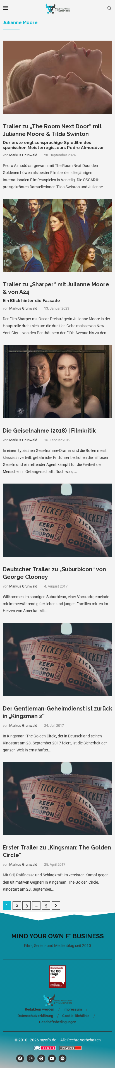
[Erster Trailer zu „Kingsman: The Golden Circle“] (57, 798)
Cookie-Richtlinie (75, 1016)
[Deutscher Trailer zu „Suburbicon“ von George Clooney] (57, 520)
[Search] (109, 8)
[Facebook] (20, 1058)
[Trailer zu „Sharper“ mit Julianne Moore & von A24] (57, 235)
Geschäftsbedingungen (57, 1022)
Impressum (72, 1009)
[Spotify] (62, 1058)
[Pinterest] (41, 1058)
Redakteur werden (39, 1009)
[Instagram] (31, 1058)
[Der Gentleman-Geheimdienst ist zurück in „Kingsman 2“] (57, 659)
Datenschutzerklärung (35, 1016)
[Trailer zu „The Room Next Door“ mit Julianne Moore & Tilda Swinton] (57, 77)
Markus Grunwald (23, 155)
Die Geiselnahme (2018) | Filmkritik (49, 430)
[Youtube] (52, 1058)
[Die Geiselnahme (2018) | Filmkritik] (57, 381)
